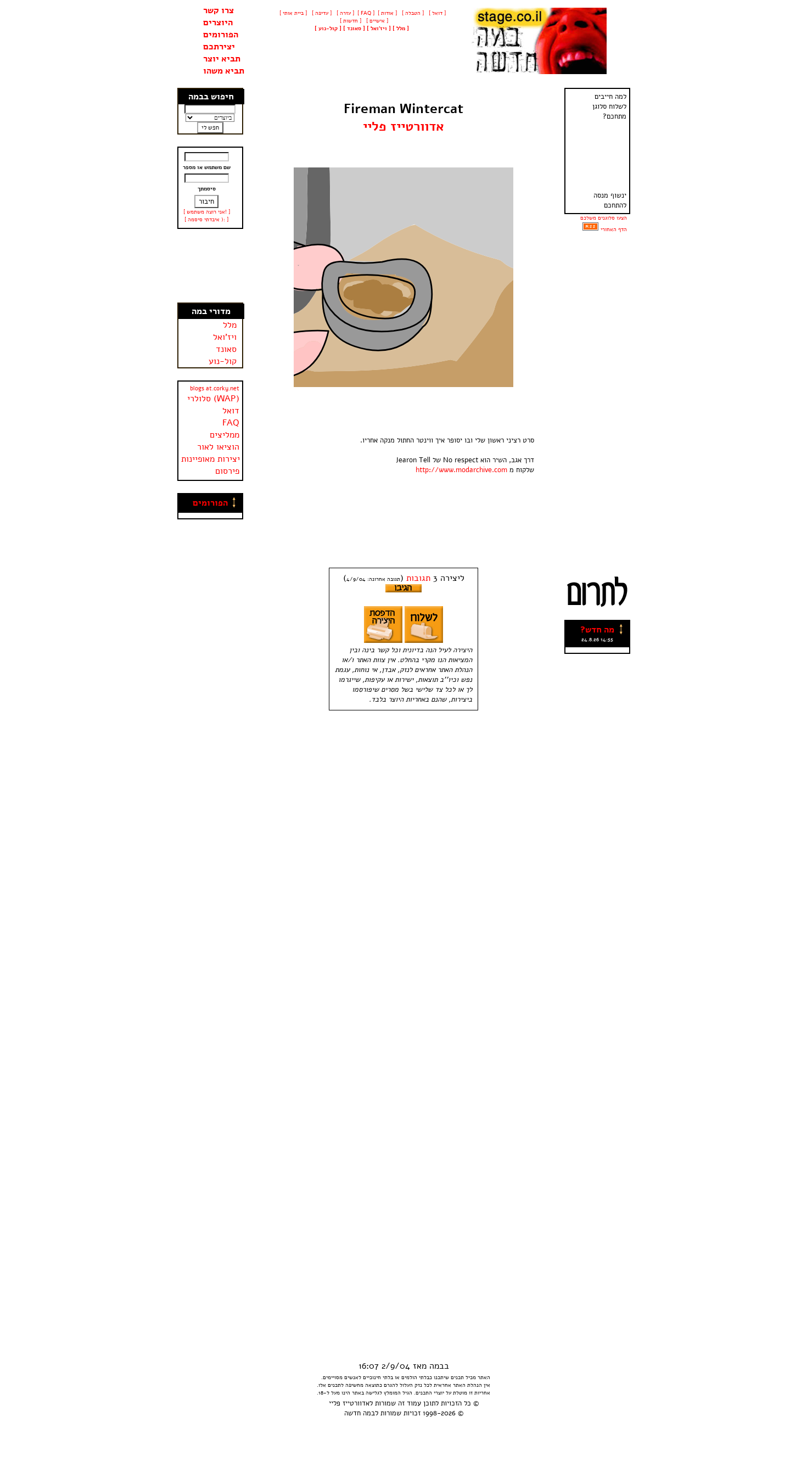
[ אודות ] (387, 13)
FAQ (230, 423)
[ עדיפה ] (321, 13)
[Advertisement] (210, 265)
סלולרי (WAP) (213, 399)
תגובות (418, 578)
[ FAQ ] (365, 13)
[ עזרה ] (344, 13)
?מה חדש (597, 630)
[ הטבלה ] (412, 13)
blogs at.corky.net (214, 388)
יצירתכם (219, 47)
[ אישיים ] (376, 21)
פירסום (227, 471)
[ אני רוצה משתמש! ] (206, 212)
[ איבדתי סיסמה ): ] (206, 219)
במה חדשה (359, 1413)
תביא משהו (223, 71)
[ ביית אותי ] (293, 13)
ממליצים (224, 435)
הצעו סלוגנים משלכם (603, 218)
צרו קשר (218, 10)
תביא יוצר (221, 59)
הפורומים (220, 35)
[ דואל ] (436, 13)
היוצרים (218, 22)
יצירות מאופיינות (210, 459)
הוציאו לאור (218, 447)
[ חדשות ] (349, 21)
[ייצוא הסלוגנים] (590, 229)
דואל (230, 411)
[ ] (328, 28)
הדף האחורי (614, 229)
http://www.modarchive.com (461, 470)
